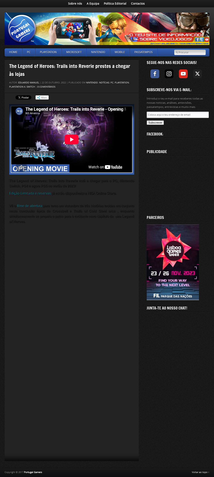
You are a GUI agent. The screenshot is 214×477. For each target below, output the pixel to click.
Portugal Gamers (33, 472)
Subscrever (155, 122)
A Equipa (93, 3)
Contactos (138, 3)
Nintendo (98, 52)
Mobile (120, 52)
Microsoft (74, 52)
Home (13, 52)
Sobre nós (75, 3)
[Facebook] (154, 73)
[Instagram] (169, 73)
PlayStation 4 (17, 87)
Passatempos (143, 52)
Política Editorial (115, 3)
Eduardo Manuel (28, 82)
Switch (31, 87)
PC (28, 52)
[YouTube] (183, 73)
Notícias (104, 82)
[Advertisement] (178, 185)
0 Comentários (46, 87)
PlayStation (48, 52)
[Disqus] (72, 283)
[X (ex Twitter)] (197, 73)
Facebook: (155, 134)
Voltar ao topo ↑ (200, 472)
